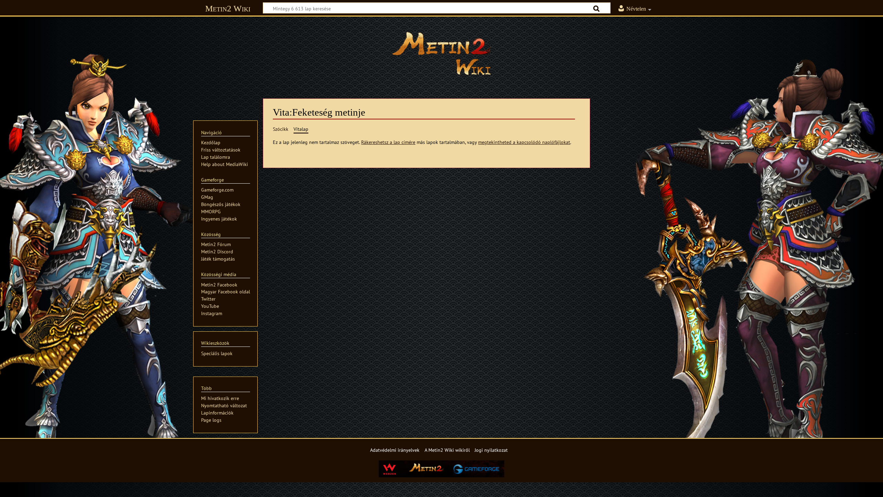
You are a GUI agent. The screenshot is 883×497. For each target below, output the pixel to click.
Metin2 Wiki (227, 8)
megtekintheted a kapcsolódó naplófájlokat (524, 142)
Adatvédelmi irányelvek (394, 450)
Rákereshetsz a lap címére (388, 142)
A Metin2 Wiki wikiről (447, 450)
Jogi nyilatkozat (491, 450)
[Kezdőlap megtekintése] (441, 53)
